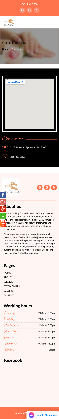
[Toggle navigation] (55, 22)
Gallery (8, 291)
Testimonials (12, 286)
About (7, 277)
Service (8, 282)
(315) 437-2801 (31, 4)
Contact (9, 295)
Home (5, 49)
